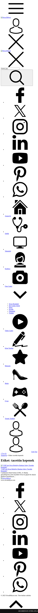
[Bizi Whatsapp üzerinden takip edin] (20, 197)
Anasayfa (4, 455)
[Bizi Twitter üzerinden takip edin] (20, 118)
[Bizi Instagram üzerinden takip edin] (20, 134)
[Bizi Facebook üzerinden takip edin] (20, 102)
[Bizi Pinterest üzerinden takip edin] (20, 181)
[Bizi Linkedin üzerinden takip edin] (20, 149)
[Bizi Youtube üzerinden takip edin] (20, 165)
